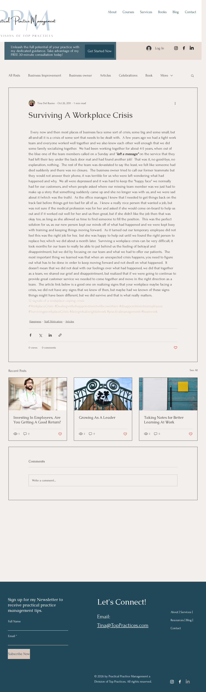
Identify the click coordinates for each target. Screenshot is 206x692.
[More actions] (175, 103)
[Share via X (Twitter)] (40, 335)
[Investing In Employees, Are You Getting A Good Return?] (38, 394)
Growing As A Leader (97, 417)
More (164, 75)
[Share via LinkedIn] (50, 335)
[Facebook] (183, 48)
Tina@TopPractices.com (122, 625)
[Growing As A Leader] (103, 394)
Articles (105, 75)
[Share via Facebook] (30, 335)
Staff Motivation (53, 321)
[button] (192, 75)
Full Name (14, 621)
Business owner (80, 75)
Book (148, 75)
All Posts (14, 75)
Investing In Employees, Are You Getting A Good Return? (37, 419)
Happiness (35, 321)
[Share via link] (60, 335)
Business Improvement (44, 75)
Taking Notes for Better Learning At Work (163, 419)
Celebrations (128, 75)
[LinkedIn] (191, 48)
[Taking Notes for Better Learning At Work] (168, 394)
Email (11, 636)
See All (194, 370)
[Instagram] (176, 48)
